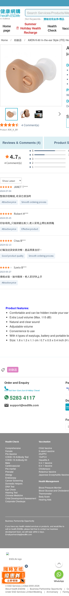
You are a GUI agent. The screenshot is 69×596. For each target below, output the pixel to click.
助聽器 (12, 370)
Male (7, 462)
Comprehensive (13, 448)
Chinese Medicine (14, 495)
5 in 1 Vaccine (45, 462)
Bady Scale (44, 496)
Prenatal (9, 471)
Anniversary (52, 591)
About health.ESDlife (15, 588)
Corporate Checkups (15, 501)
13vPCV (43, 456)
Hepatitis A (44, 459)
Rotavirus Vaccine (47, 471)
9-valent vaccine (46, 451)
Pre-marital (10, 468)
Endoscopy (10, 477)
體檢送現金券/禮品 (54, 19)
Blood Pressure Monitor (50, 487)
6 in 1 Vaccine (45, 465)
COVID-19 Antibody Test (16, 456)
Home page (7, 28)
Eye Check (10, 489)
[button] (59, 114)
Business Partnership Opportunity (46, 588)
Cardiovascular (12, 465)
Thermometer (45, 493)
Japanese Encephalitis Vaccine (54, 474)
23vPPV (43, 453)
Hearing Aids (45, 499)
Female (9, 451)
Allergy (8, 474)
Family (66, 591)
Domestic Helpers (13, 483)
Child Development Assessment (20, 498)
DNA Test (9, 486)
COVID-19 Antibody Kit (16, 459)
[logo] (10, 19)
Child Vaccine (45, 448)
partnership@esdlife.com (21, 534)
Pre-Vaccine (11, 453)
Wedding (37, 591)
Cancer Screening (14, 480)
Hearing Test (11, 492)
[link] (14, 558)
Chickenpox (44, 468)
